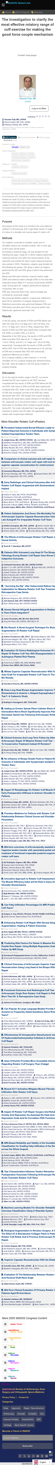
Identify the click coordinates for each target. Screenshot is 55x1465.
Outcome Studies (11, 1419)
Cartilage (7, 1425)
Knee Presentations (8, 1348)
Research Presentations (10, 1371)
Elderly (31, 154)
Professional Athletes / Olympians (23, 157)
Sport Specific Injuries (24, 1425)
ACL (42, 1413)
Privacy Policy (8, 1397)
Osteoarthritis (27, 1419)
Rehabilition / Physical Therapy (39, 183)
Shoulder (21, 1413)
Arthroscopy (9, 1413)
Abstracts (38, 12)
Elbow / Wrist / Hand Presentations (12, 1332)
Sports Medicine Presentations (9, 1379)
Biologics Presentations (10, 1363)
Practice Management (19, 183)
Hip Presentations (8, 1340)
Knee (6, 1408)
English (43, 1462)
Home (8, 12)
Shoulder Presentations (10, 1355)
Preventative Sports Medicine (22, 180)
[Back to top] (45, 1446)
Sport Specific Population (20, 160)
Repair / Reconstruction (34, 1408)
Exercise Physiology (41, 180)
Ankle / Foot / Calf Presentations (12, 1325)
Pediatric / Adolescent (19, 154)
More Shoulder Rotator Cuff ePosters (23, 421)
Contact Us (24, 1397)
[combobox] (42, 1462)
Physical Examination (19, 173)
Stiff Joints (24, 167)
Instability (15, 167)
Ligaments (16, 1408)
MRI (38, 1419)
